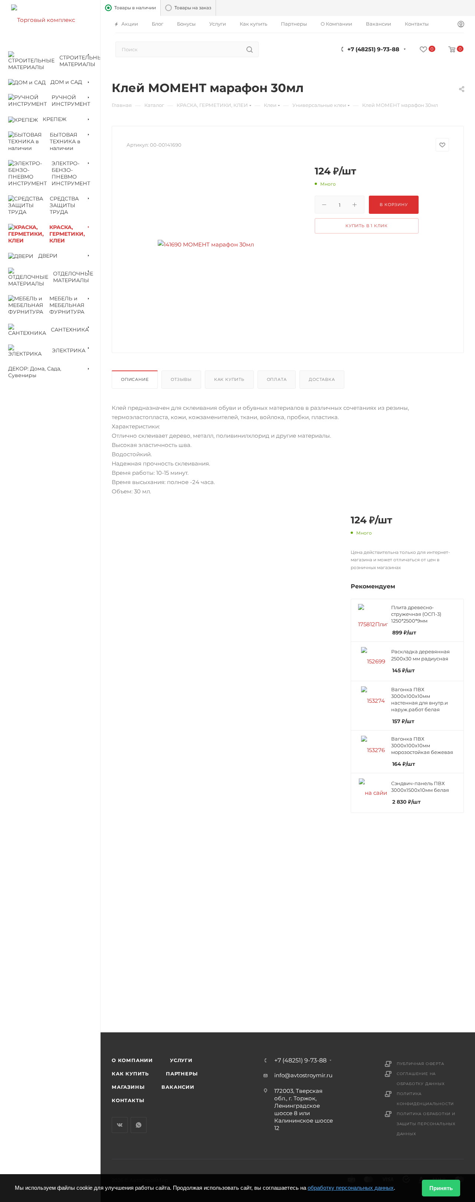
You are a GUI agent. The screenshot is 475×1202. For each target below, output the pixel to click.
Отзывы (181, 379)
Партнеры (181, 1074)
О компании (132, 1060)
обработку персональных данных (351, 1188)
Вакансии (177, 1087)
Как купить (229, 379)
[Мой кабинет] (461, 24)
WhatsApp (139, 1125)
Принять (441, 1188)
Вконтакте (120, 1125)
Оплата (277, 379)
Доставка (322, 379)
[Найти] (249, 49)
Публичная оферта (420, 1063)
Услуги (181, 1060)
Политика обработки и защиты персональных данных (426, 1123)
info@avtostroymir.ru (303, 1075)
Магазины (128, 1087)
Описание (134, 379)
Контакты (128, 1100)
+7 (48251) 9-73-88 (373, 49)
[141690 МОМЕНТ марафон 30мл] (206, 244)
